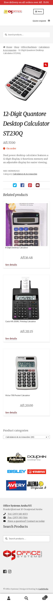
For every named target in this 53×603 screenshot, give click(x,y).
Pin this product (30, 185)
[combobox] (26, 437)
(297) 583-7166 (18, 517)
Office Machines (29, 47)
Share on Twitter (15, 185)
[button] (46, 65)
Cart (40, 596)
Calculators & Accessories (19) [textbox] (25, 437)
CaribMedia (43, 589)
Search (26, 598)
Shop (16, 47)
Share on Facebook (23, 185)
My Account (9, 598)
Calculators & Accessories (25, 174)
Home (9, 47)
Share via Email (38, 185)
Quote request (39, 21)
